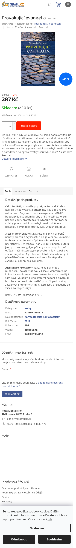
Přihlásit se (12, 394)
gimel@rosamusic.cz (19, 418)
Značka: (32, 27)
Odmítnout (19, 539)
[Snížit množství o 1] (14, 128)
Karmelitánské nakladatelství (42, 317)
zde (50, 519)
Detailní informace (13, 158)
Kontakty (7, 501)
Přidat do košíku (28, 125)
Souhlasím (54, 539)
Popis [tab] (8, 191)
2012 (27, 321)
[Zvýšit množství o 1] (14, 124)
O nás (5, 497)
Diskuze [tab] (33, 191)
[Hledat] (49, 4)
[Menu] (68, 4)
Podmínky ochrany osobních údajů (22, 492)
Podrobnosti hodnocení (48, 23)
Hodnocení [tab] (20, 191)
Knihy (28, 308)
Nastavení (37, 528)
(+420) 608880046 (17, 424)
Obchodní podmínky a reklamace (21, 488)
